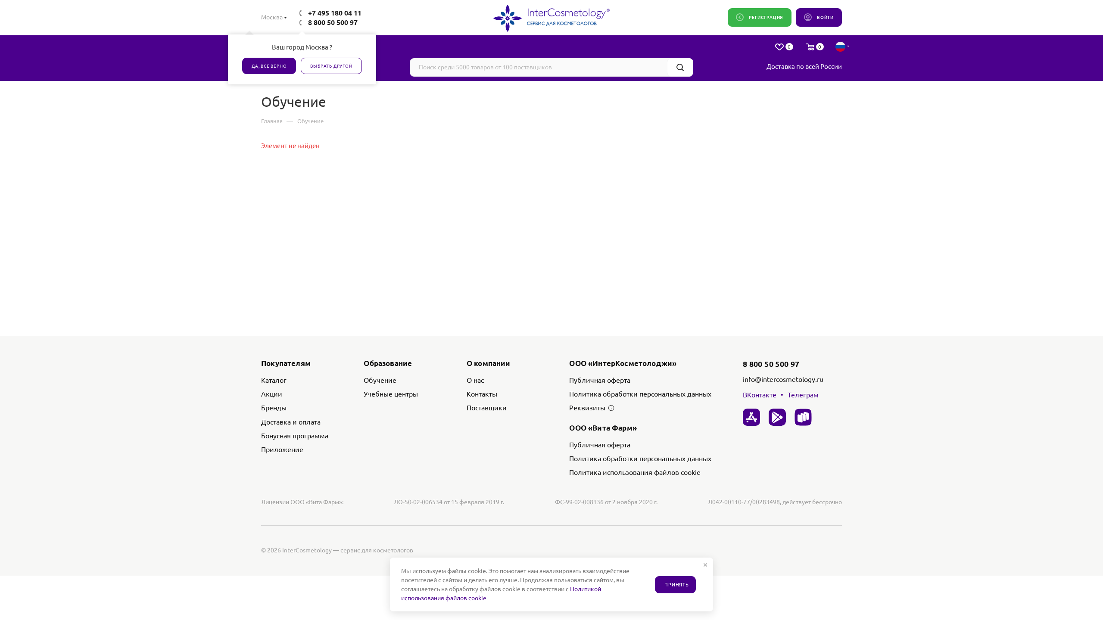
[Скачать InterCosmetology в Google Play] (777, 417)
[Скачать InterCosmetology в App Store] (751, 417)
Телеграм (803, 395)
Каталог (274, 380)
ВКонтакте (759, 395)
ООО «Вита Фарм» (603, 428)
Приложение (282, 449)
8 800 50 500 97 (333, 22)
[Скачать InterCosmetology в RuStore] (803, 417)
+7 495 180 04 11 (334, 13)
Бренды (274, 408)
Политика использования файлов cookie (635, 472)
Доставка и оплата (291, 422)
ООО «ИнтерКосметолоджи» (622, 363)
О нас (475, 380)
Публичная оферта (599, 380)
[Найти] (680, 67)
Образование (388, 363)
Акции (271, 394)
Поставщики (487, 408)
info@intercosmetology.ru (783, 379)
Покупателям (286, 363)
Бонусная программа (294, 436)
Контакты (482, 394)
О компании (489, 363)
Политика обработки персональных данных (640, 394)
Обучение (380, 380)
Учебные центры (391, 394)
